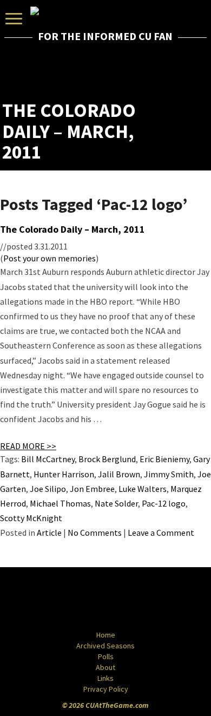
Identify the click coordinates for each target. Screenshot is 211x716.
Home (105, 635)
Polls (106, 656)
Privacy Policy (105, 689)
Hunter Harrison (64, 474)
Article (49, 532)
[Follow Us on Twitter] (129, 600)
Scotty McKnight (31, 518)
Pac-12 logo (164, 503)
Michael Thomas (60, 503)
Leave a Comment (161, 532)
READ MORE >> (28, 446)
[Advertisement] (145, 73)
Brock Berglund (107, 459)
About (105, 667)
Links (105, 678)
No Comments (95, 532)
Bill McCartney (48, 459)
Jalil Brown (119, 474)
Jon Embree (92, 488)
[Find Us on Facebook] (81, 600)
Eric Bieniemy (164, 459)
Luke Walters (142, 488)
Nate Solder (116, 503)
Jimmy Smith (169, 474)
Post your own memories (49, 258)
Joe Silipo (48, 488)
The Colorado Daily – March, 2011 (72, 229)
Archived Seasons (105, 646)
